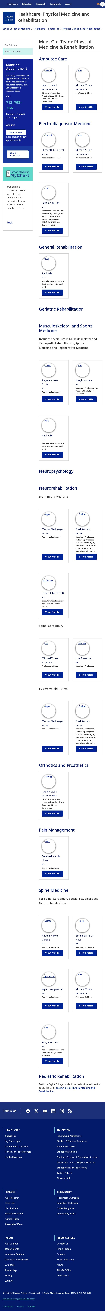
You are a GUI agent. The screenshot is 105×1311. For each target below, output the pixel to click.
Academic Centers (14, 1254)
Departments (12, 1248)
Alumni (9, 1280)
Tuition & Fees (64, 1173)
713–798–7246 (14, 105)
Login (10, 222)
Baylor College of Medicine (16, 28)
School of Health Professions (72, 1167)
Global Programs (65, 1208)
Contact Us (62, 1243)
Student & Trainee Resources (72, 1141)
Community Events (67, 1213)
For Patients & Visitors (16, 1146)
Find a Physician (15, 154)
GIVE (99, 4)
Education (27, 3)
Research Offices (14, 1224)
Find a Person (64, 1248)
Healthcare (12, 3)
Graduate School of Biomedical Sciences (77, 1157)
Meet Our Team (13, 51)
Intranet (31, 1306)
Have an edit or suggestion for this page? (19, 1299)
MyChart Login (13, 1141)
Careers (61, 1254)
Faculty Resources (66, 1146)
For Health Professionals (18, 1151)
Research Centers (14, 1213)
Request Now (16, 132)
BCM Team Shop (65, 1259)
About (68, 3)
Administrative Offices (16, 1259)
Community (55, 3)
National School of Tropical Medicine (76, 1162)
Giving (8, 1275)
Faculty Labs (11, 1208)
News (60, 1264)
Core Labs (10, 1202)
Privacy (20, 1306)
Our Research (12, 1197)
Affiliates (9, 1264)
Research (41, 3)
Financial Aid (63, 1178)
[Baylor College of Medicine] (9, 18)
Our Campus (11, 1243)
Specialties (53, 28)
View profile (52, 107)
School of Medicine (67, 1151)
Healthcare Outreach (68, 1197)
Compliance (63, 1275)
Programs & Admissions (69, 1135)
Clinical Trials (12, 1218)
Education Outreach (67, 1202)
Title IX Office (64, 1270)
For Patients (11, 45)
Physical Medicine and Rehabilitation (81, 28)
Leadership (11, 1270)
